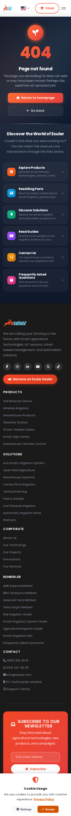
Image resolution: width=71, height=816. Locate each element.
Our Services (12, 566)
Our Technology (14, 545)
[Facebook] (7, 367)
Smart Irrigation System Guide (25, 621)
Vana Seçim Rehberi (18, 607)
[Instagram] (17, 367)
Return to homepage (38, 98)
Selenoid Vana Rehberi (19, 600)
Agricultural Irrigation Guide (23, 628)
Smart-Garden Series (19, 429)
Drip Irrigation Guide (17, 614)
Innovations (11, 559)
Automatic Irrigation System (24, 463)
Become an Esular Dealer (32, 379)
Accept (50, 809)
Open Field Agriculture (19, 470)
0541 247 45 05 (17, 667)
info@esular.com (19, 675)
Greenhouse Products (19, 415)
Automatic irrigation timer (22, 513)
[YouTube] (38, 367)
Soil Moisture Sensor (17, 401)
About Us (10, 538)
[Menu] (63, 8)
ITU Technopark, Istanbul (23, 682)
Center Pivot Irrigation (19, 484)
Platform (9, 520)
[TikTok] (58, 367)
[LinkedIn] (28, 367)
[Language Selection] (25, 8)
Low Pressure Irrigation (19, 506)
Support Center (18, 689)
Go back (37, 111)
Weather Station (15, 422)
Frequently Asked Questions (23, 643)
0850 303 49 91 (17, 660)
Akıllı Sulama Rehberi (18, 586)
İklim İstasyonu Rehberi (19, 593)
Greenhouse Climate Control (24, 444)
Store (50, 8)
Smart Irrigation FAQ (17, 636)
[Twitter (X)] (48, 367)
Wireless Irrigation (16, 408)
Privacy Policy (44, 799)
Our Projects (12, 552)
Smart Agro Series (16, 437)
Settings (26, 809)
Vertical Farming (15, 491)
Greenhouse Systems (19, 477)
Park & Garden (13, 499)
